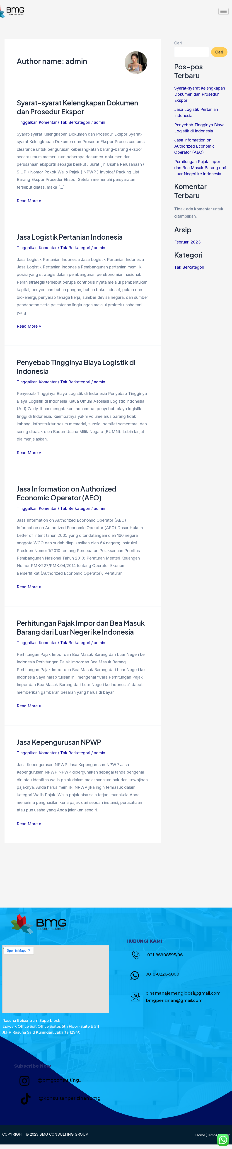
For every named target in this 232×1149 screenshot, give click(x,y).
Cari (178, 43)
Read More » (29, 200)
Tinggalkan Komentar (37, 122)
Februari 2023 (187, 242)
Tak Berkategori (75, 122)
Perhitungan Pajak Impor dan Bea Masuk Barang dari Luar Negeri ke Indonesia (81, 627)
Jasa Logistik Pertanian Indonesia (70, 237)
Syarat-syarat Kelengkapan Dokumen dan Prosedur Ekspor (77, 107)
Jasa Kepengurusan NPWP (59, 742)
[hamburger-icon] (223, 11)
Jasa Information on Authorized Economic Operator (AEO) (66, 493)
